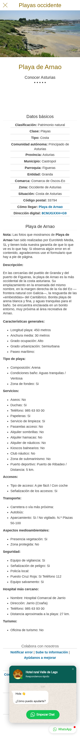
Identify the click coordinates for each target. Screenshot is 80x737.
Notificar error (21, 652)
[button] (73, 669)
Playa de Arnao (51, 207)
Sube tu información (52, 652)
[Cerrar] (5, 5)
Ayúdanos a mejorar (40, 658)
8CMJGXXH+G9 (54, 213)
